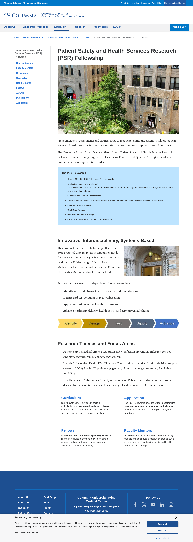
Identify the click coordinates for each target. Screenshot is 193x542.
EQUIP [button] (117, 26)
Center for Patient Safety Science (63, 37)
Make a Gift (179, 26)
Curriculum (22, 78)
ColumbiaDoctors (137, 480)
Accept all (162, 524)
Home (16, 37)
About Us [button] (10, 26)
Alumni (48, 507)
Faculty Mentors (24, 68)
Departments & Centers (174, 3)
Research (145, 3)
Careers (48, 513)
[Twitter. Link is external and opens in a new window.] (144, 504)
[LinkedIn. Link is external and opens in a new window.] (162, 504)
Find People (51, 497)
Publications (23, 98)
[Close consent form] (176, 517)
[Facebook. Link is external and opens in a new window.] (135, 504)
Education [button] (60, 26)
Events (48, 502)
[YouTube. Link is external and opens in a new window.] (153, 504)
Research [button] (79, 26)
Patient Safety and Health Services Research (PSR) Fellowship (28, 53)
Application (22, 103)
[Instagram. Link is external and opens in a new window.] (171, 504)
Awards (20, 93)
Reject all (162, 531)
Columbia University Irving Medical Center (58, 480)
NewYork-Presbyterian (96, 481)
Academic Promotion (36, 26)
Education (135, 3)
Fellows (20, 88)
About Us (125, 3)
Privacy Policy (161, 538)
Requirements (23, 83)
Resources (22, 73)
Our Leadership (24, 63)
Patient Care (157, 3)
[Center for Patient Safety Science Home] (45, 15)
